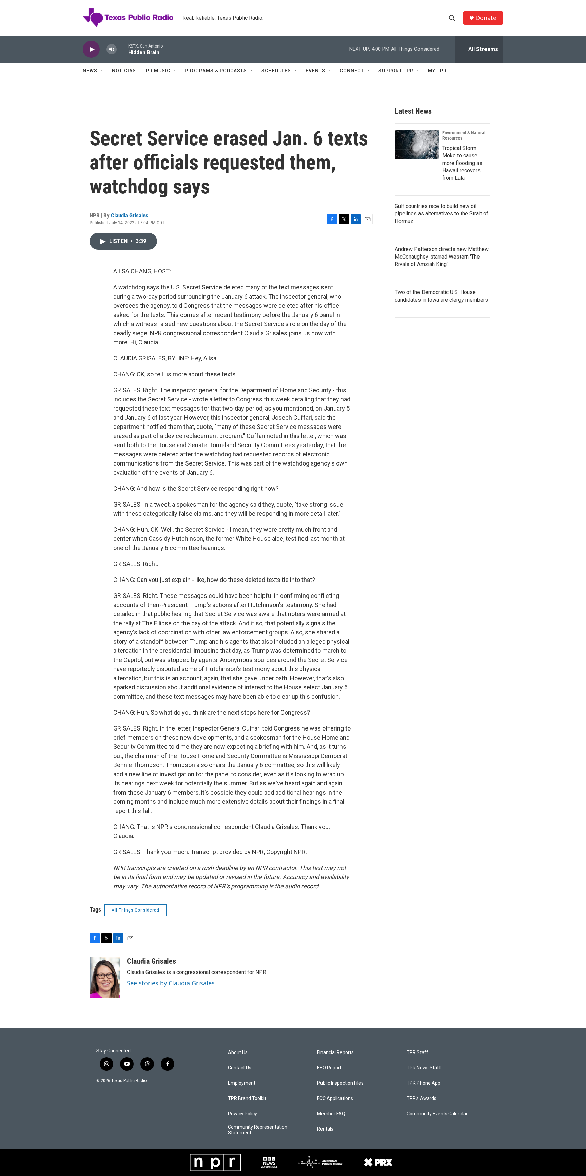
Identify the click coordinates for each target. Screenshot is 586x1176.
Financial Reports (335, 1052)
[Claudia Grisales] (105, 977)
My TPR (437, 70)
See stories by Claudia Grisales (171, 983)
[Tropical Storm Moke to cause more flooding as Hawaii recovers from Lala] (417, 144)
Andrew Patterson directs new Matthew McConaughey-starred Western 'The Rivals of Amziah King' (442, 256)
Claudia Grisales (129, 215)
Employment (241, 1083)
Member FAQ (331, 1113)
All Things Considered (135, 910)
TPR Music (156, 70)
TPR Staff (417, 1052)
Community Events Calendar (437, 1113)
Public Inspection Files (340, 1083)
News (90, 70)
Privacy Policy (242, 1113)
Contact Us (239, 1067)
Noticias (124, 70)
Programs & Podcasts (216, 70)
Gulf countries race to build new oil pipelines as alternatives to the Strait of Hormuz (441, 213)
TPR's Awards (421, 1098)
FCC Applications (335, 1098)
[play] (91, 49)
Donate (485, 17)
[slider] (122, 49)
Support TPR (395, 70)
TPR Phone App (424, 1083)
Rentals (325, 1129)
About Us (238, 1052)
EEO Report (329, 1067)
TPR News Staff (424, 1067)
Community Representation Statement (257, 1130)
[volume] (111, 49)
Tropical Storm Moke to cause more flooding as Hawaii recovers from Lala (462, 163)
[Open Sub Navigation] (102, 70)
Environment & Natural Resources (464, 135)
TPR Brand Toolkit (247, 1098)
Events (315, 70)
